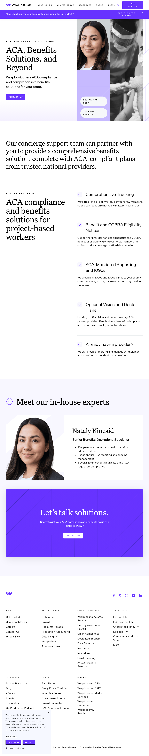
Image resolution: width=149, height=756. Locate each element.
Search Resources (17, 683)
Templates (12, 703)
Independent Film (123, 622)
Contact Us (15, 97)
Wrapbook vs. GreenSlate (85, 703)
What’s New (13, 636)
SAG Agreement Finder (56, 708)
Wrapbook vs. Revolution (85, 711)
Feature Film (120, 617)
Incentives (83, 653)
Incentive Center (52, 693)
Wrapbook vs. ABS (88, 683)
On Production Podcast (20, 708)
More (116, 645)
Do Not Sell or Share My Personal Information (100, 747)
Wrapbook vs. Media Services (89, 695)
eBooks (10, 693)
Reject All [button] (28, 742)
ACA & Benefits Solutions (86, 664)
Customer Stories (16, 622)
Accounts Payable (52, 626)
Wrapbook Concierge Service (90, 618)
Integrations (49, 641)
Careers (10, 626)
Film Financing (86, 658)
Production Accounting (56, 631)
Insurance (83, 648)
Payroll (46, 622)
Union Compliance (88, 633)
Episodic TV (120, 631)
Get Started (133, 5)
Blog (8, 688)
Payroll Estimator (52, 703)
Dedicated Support (88, 638)
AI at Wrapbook (51, 646)
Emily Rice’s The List (54, 688)
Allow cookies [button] (13, 742)
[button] (16, 748)
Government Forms (53, 698)
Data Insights (50, 636)
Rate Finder (49, 683)
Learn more (11, 736)
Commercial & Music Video (125, 638)
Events (10, 698)
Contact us (73, 535)
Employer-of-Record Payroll (89, 627)
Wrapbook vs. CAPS (89, 688)
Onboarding (49, 617)
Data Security (85, 643)
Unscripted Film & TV (126, 626)
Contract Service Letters (64, 747)
